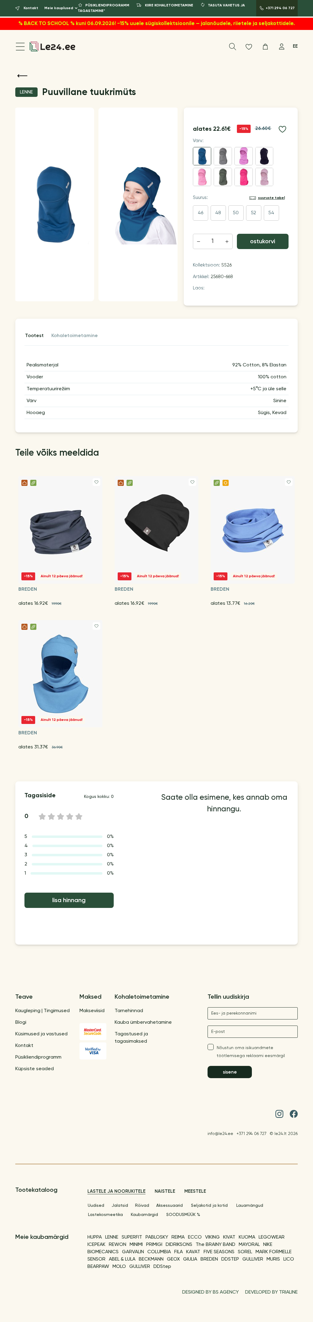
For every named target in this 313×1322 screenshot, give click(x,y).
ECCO (195, 1237)
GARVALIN (133, 1252)
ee (295, 46)
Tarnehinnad (129, 1010)
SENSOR (96, 1259)
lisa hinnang (69, 901)
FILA (178, 1252)
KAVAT (193, 1252)
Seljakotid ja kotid (209, 1205)
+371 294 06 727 (252, 1134)
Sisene (230, 1072)
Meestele (195, 1191)
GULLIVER (252, 1259)
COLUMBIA (159, 1252)
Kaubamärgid (144, 1215)
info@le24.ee (220, 1134)
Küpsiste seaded (34, 1069)
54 (271, 213)
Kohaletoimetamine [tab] (74, 335)
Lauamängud (249, 1205)
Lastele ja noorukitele (116, 1191)
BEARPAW (98, 1266)
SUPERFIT (132, 1237)
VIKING (212, 1237)
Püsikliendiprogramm (38, 1057)
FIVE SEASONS (219, 1252)
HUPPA (94, 1237)
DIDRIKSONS (179, 1244)
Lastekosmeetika (105, 1215)
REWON (117, 1244)
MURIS (273, 1259)
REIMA (178, 1237)
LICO (288, 1259)
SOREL (245, 1252)
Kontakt (24, 1045)
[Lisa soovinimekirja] (282, 129)
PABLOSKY (156, 1237)
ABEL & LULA (122, 1259)
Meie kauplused (58, 8)
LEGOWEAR (272, 1237)
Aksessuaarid (169, 1205)
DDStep (162, 1266)
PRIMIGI (154, 1244)
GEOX (173, 1259)
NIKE (267, 1244)
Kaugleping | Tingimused (42, 1010)
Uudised (96, 1205)
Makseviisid (92, 1010)
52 (253, 213)
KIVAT (229, 1237)
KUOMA (247, 1237)
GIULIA (190, 1259)
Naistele (165, 1191)
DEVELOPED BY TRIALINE (271, 1292)
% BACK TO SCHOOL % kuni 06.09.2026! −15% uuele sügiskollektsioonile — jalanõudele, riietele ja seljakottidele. (156, 23)
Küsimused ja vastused (41, 1034)
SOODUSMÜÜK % (183, 1215)
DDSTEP (230, 1259)
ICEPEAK (96, 1244)
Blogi (20, 1022)
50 (236, 213)
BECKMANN (151, 1259)
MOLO (119, 1266)
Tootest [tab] (34, 335)
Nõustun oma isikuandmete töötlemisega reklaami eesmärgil (251, 1052)
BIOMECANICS (103, 1252)
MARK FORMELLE (274, 1252)
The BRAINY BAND (215, 1244)
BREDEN (209, 1259)
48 (218, 213)
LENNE (111, 1237)
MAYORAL (249, 1244)
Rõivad (142, 1205)
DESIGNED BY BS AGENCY (210, 1292)
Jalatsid (120, 1205)
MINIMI (136, 1244)
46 (200, 213)
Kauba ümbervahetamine (143, 1022)
